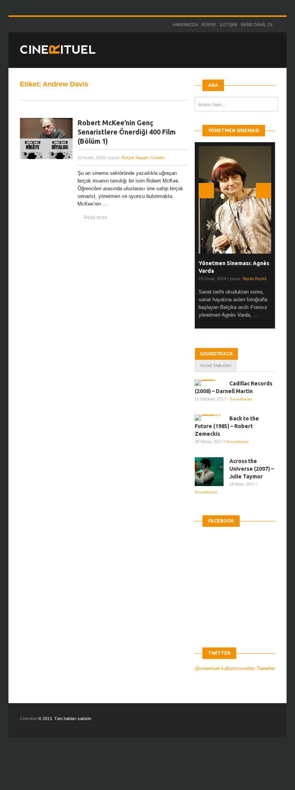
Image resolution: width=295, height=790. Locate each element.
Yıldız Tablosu (215, 365)
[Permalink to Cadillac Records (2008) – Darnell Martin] (212, 383)
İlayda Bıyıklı (255, 278)
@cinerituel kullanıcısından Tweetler (235, 668)
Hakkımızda (185, 24)
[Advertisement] (140, 770)
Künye (209, 24)
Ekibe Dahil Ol (257, 24)
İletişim (228, 24)
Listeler (158, 157)
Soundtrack (216, 354)
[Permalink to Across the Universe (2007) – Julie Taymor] (212, 471)
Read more (95, 217)
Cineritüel (28, 718)
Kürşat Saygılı (135, 157)
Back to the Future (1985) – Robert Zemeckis (227, 426)
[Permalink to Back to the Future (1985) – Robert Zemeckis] (212, 418)
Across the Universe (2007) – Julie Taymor (251, 469)
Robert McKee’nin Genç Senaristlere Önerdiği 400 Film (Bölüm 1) (127, 132)
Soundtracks (241, 399)
